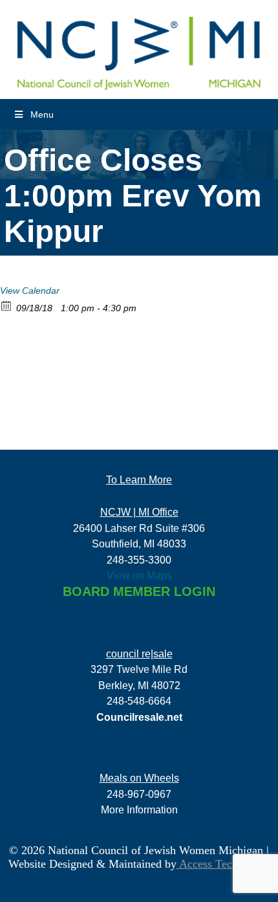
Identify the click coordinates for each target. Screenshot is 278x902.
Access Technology (223, 863)
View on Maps (139, 575)
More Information (139, 809)
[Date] (7, 305)
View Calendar (29, 290)
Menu (42, 114)
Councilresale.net (139, 717)
